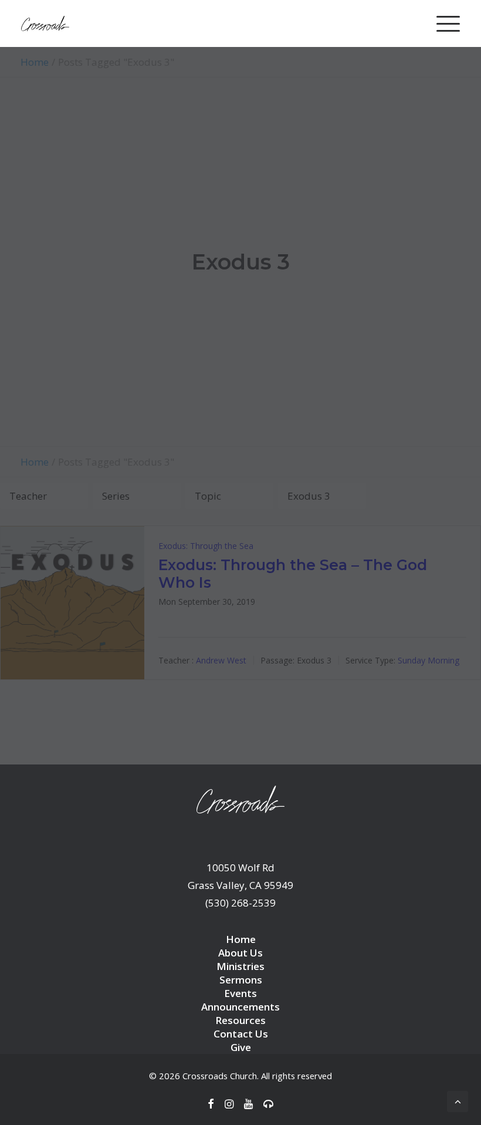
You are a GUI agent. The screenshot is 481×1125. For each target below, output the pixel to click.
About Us (240, 952)
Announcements (240, 1006)
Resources (240, 1020)
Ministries (240, 966)
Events (240, 993)
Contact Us (241, 1033)
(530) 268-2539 (240, 903)
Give (241, 1047)
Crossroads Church (219, 1076)
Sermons (240, 979)
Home (241, 939)
